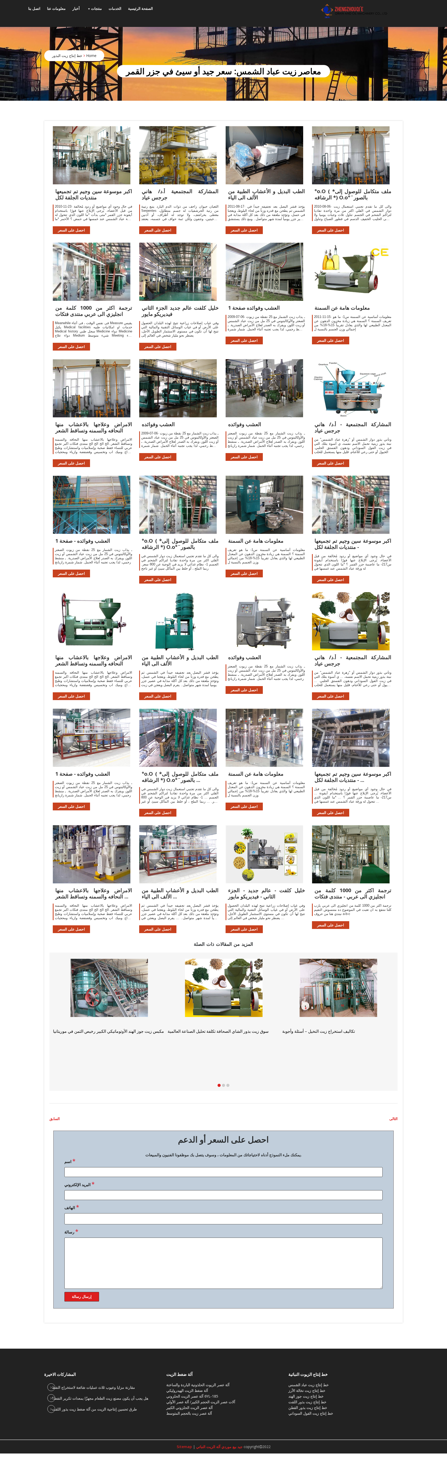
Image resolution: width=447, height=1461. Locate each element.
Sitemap (184, 1446)
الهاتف (71, 1207)
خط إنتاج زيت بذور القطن (307, 1407)
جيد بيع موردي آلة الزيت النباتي (219, 1446)
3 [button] (227, 1085)
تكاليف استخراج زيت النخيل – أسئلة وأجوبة (89, 1031)
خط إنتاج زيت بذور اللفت (307, 1401)
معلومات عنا (56, 8)
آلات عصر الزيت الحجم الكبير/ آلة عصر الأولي (200, 1401)
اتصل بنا (34, 8)
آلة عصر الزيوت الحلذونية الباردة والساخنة (197, 1384)
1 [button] (219, 1085)
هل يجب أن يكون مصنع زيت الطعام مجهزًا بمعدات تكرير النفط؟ (100, 1398)
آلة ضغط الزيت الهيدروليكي (187, 1390)
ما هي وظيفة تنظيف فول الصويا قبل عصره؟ (205, 1038)
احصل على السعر (71, 230)
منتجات (96, 8)
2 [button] (223, 1085)
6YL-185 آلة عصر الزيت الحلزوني (192, 1396)
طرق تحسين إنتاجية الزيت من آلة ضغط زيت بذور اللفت (94, 1409)
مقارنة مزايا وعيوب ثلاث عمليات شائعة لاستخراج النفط (93, 1387)
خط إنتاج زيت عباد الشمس (308, 1384)
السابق (54, 1118)
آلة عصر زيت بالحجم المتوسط (189, 1413)
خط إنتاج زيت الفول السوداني (310, 1413)
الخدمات (115, 8)
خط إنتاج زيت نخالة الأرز (306, 1390)
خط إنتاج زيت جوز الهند (306, 1396)
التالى (393, 1118)
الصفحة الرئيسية (140, 8)
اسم (69, 1161)
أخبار (76, 8)
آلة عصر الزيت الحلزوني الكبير (189, 1407)
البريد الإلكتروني (79, 1184)
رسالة (71, 1231)
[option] (338, 998)
